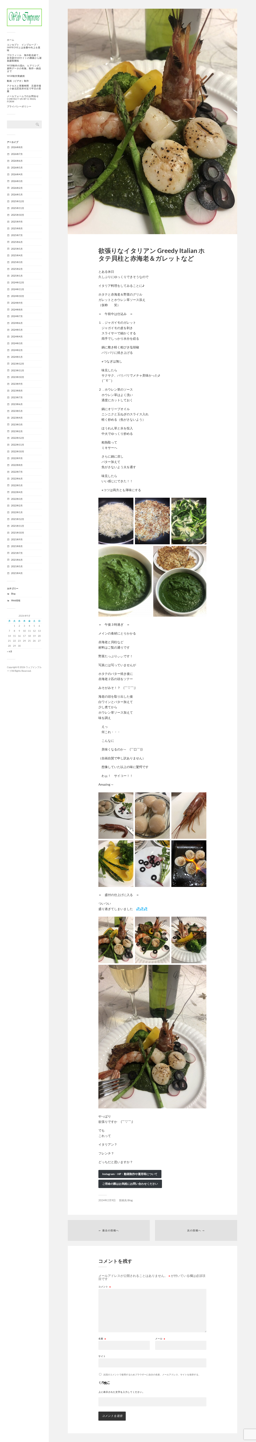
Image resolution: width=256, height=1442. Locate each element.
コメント (104, 1287)
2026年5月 (17, 167)
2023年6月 (17, 404)
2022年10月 (17, 451)
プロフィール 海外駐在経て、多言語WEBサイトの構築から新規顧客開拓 (24, 58)
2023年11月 (17, 370)
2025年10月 (17, 214)
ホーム (10, 39)
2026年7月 (17, 154)
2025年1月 (17, 275)
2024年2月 (17, 350)
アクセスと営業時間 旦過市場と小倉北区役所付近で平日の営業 (24, 88)
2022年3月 (17, 499)
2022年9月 (17, 458)
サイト (102, 1356)
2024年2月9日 (107, 1200)
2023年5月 (17, 411)
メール (160, 1339)
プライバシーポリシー (19, 106)
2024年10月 (17, 296)
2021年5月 (17, 566)
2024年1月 (17, 357)
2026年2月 (17, 188)
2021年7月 (17, 553)
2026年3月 (17, 181)
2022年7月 (17, 471)
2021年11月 (17, 525)
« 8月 (9, 651)
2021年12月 (17, 519)
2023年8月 (17, 390)
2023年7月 (17, 397)
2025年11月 (17, 208)
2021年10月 (17, 532)
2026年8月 (17, 147)
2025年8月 (17, 228)
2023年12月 (17, 363)
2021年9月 (17, 539)
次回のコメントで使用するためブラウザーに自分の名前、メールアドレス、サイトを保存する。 (152, 1374)
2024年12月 (17, 282)
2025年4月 (17, 255)
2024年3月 (17, 343)
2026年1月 (17, 194)
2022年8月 (17, 465)
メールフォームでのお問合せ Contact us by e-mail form (23, 99)
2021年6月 (17, 559)
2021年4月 (17, 573)
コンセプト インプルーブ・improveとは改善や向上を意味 (23, 47)
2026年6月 (17, 160)
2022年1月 (17, 512)
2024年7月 (17, 316)
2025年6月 (17, 242)
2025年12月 (17, 201)
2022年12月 (17, 438)
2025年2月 (17, 269)
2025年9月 (17, 221)
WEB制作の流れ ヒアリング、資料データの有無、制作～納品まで (24, 68)
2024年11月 (17, 289)
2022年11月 (17, 444)
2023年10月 (17, 377)
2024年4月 (17, 336)
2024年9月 (17, 302)
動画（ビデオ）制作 (19, 80)
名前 (102, 1339)
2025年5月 (17, 248)
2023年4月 (17, 417)
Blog (13, 593)
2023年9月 (17, 383)
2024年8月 (17, 309)
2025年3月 (17, 262)
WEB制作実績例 (16, 76)
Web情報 (15, 600)
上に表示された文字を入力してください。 (121, 1392)
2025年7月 (17, 235)
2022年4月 (17, 492)
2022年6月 (17, 478)
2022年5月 (17, 485)
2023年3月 (17, 424)
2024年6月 (17, 323)
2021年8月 (17, 546)
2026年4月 (17, 174)
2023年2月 (17, 431)
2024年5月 (17, 329)
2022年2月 (17, 505)
